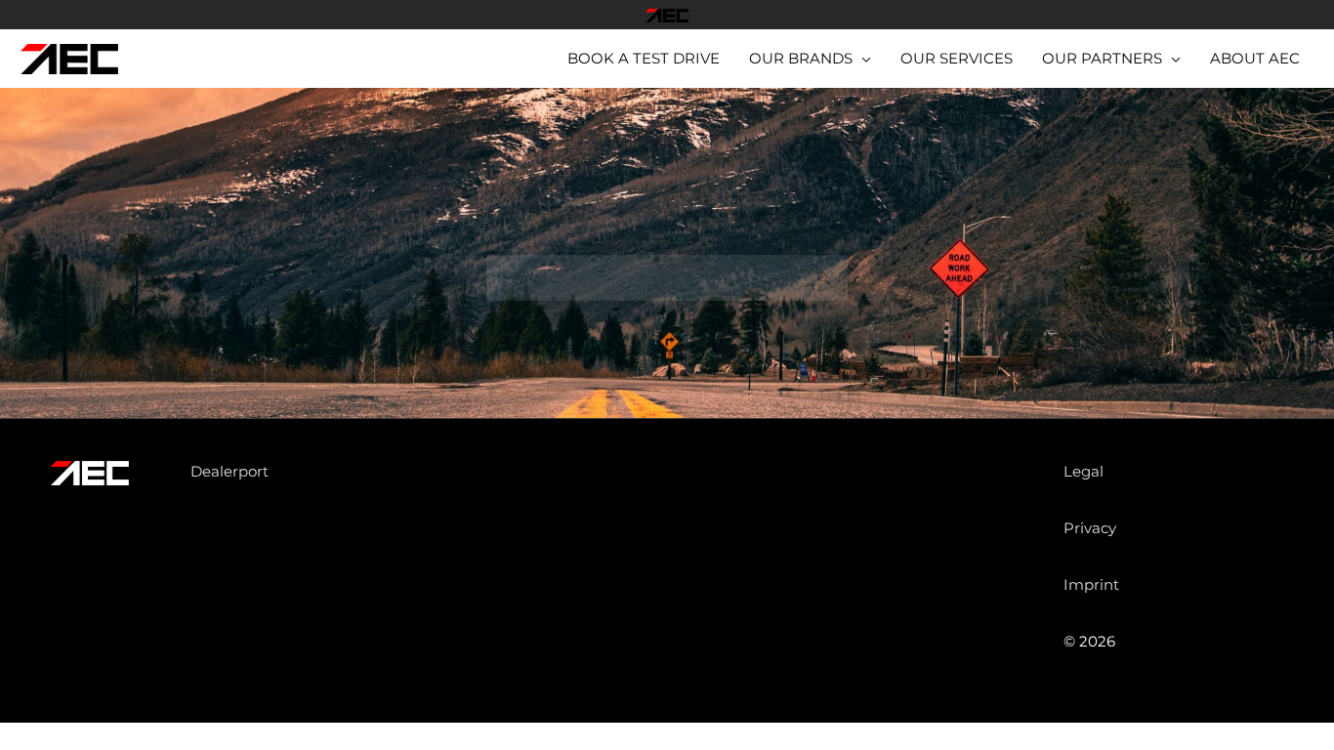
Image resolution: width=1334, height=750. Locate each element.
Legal (1083, 471)
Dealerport (229, 471)
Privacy (1089, 528)
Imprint (1091, 584)
